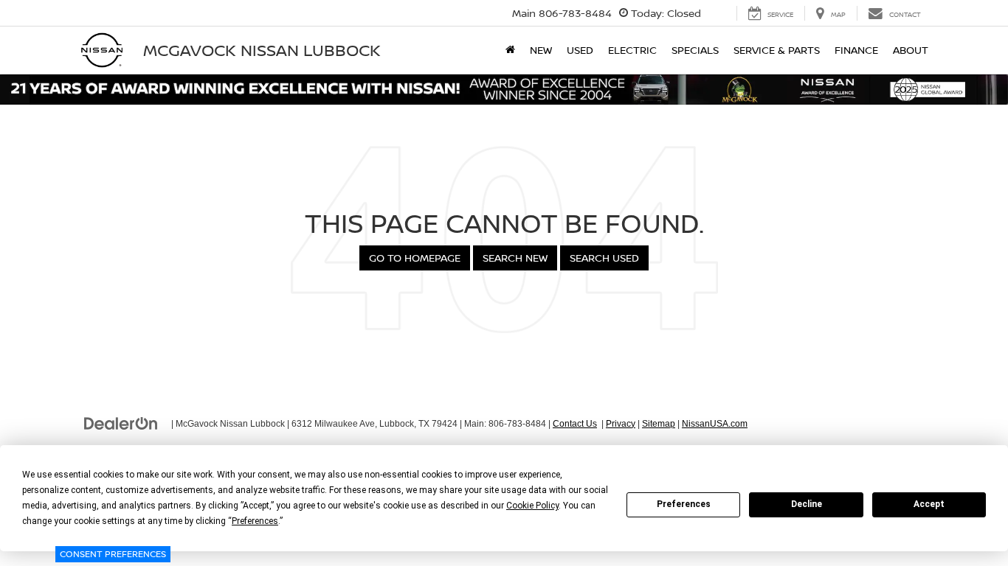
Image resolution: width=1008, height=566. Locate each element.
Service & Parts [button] (776, 50)
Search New (515, 258)
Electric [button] (632, 50)
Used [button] (580, 50)
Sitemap (658, 424)
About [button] (910, 50)
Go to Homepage (414, 258)
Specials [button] (695, 50)
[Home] (510, 50)
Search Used (604, 258)
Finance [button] (856, 50)
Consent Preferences (113, 554)
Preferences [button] (255, 521)
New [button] (541, 50)
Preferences (684, 504)
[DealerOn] (121, 423)
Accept (929, 504)
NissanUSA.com (715, 424)
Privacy (620, 424)
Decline (806, 504)
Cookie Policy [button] (532, 505)
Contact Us (575, 424)
